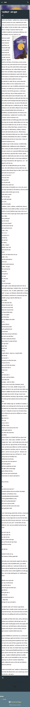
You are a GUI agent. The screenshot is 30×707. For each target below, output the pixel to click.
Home (4, 699)
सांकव (5, 2)
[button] (2, 16)
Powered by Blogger (15, 702)
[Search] (28, 2)
